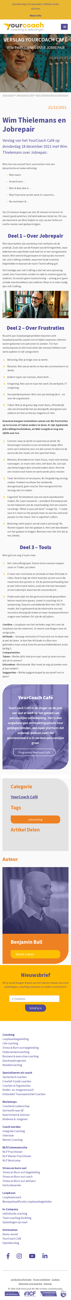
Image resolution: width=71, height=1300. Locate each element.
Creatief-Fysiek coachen (16, 1081)
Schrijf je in (35, 1008)
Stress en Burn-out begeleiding (21, 1172)
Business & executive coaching (20, 1056)
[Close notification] (66, 10)
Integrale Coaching (13, 1131)
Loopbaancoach (11, 1197)
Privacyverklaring (41, 1279)
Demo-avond (10, 1234)
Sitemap (48, 1283)
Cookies (56, 1279)
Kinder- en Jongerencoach (18, 1090)
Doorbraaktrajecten (14, 1060)
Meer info (35, 15)
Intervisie (8, 1135)
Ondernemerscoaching (15, 1052)
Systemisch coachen (14, 1077)
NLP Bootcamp (11, 1160)
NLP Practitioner (12, 1152)
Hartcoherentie (11, 1185)
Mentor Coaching (12, 1140)
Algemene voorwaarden (30, 1283)
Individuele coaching (14, 1213)
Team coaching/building (16, 1218)
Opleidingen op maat (14, 1222)
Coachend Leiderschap (16, 1106)
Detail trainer (25, 954)
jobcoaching (35, 819)
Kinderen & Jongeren (15, 1119)
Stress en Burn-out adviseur (19, 1181)
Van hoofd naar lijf (13, 1110)
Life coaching (10, 1043)
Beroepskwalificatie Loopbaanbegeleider (27, 1201)
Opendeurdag (10, 1243)
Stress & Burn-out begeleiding (20, 1047)
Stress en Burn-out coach (17, 1176)
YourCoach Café (24, 796)
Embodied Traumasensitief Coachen (23, 1094)
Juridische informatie (21, 1279)
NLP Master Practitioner (16, 1156)
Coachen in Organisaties (16, 1085)
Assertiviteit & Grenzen (16, 1115)
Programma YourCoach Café (34, 752)
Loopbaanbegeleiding (15, 1039)
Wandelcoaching (12, 1065)
